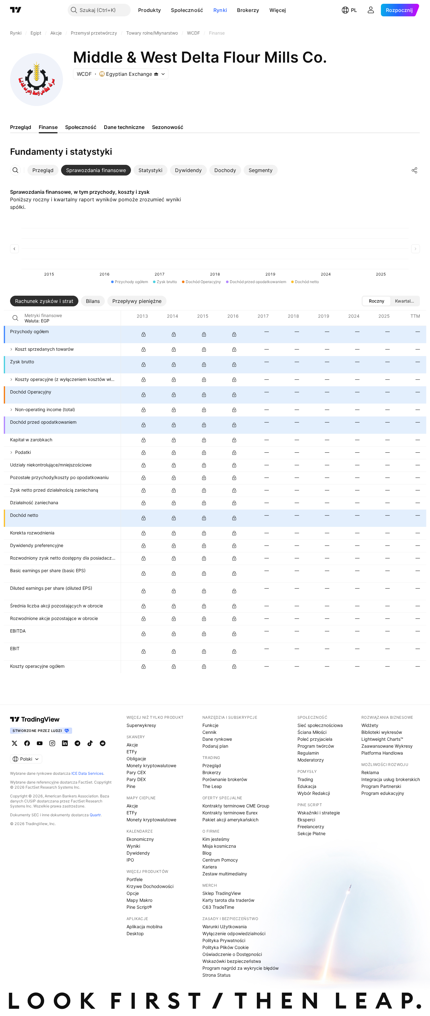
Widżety (369, 725)
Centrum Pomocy (220, 859)
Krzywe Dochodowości (150, 886)
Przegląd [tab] (20, 127)
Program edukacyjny (382, 793)
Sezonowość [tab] (167, 127)
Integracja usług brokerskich (390, 779)
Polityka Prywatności (223, 940)
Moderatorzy (310, 759)
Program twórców (315, 746)
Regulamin (308, 753)
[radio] (376, 301)
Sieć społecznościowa (320, 725)
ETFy (132, 751)
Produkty (149, 10)
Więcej (277, 10)
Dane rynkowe (217, 739)
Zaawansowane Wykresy (387, 746)
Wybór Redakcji (313, 793)
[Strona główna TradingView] (15, 10)
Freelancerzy (310, 826)
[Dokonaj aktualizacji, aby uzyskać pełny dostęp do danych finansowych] (143, 334)
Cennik (209, 732)
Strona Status (216, 975)
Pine (131, 786)
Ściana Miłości (311, 732)
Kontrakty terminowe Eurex (230, 812)
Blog (207, 853)
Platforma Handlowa (382, 753)
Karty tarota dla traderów (228, 900)
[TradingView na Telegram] (77, 743)
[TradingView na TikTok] (90, 743)
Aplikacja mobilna (144, 926)
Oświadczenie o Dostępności (232, 954)
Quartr (95, 814)
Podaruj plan (215, 746)
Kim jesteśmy (215, 839)
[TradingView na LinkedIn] (64, 743)
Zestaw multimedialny (224, 873)
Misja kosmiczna (219, 846)
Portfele (135, 879)
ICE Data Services (87, 773)
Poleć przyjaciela (314, 739)
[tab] (43, 170)
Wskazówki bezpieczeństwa (231, 961)
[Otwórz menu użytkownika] (371, 10)
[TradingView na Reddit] (102, 743)
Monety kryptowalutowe (151, 765)
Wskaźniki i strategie (318, 812)
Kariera (209, 866)
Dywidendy (138, 853)
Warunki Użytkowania (224, 926)
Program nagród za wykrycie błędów (240, 968)
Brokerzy (248, 10)
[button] (165, 10)
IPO (130, 859)
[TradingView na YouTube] (39, 743)
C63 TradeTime (218, 907)
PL (354, 10)
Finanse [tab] (48, 127)
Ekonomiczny (140, 839)
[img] (156, 74)
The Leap (212, 786)
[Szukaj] (15, 318)
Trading (305, 779)
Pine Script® (139, 907)
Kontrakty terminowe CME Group (235, 805)
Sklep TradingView (221, 893)
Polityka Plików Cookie (225, 947)
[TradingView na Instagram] (52, 743)
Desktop (135, 933)
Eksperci (306, 819)
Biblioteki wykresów (381, 732)
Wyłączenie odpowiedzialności (233, 933)
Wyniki (133, 846)
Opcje (133, 893)
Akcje (132, 744)
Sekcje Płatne (311, 833)
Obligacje (136, 758)
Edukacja (306, 786)
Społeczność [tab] (80, 127)
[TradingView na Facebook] (27, 743)
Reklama (370, 772)
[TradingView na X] (14, 743)
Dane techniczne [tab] (124, 127)
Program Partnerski (381, 786)
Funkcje (210, 725)
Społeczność (187, 10)
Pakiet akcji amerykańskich (230, 819)
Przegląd (211, 765)
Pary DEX (136, 779)
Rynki (220, 10)
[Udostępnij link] (414, 170)
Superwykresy (141, 725)
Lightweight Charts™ (382, 739)
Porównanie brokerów (224, 779)
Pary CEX (136, 772)
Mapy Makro (139, 900)
